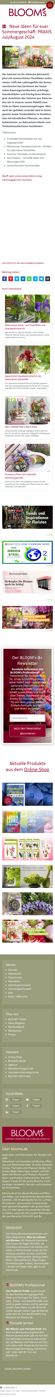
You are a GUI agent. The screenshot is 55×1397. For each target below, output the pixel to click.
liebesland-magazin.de (20, 1068)
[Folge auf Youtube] (27, 1099)
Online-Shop (36, 769)
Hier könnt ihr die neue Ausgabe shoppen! (23, 262)
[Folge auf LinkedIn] (6, 1112)
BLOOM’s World (17, 1060)
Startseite (10, 1387)
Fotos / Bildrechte (18, 996)
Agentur (12, 1064)
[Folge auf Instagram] (6, 1099)
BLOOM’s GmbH (17, 1019)
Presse (12, 1034)
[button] (50, 5)
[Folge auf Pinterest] (6, 1106)
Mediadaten (15, 1030)
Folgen (16, 1099)
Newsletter (14, 981)
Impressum (14, 973)
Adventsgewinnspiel (19, 985)
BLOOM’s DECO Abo (19, 1076)
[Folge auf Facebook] (27, 1106)
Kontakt (12, 969)
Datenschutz (15, 977)
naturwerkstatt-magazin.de (23, 1072)
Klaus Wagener (16, 1023)
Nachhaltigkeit (16, 1026)
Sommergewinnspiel (19, 988)
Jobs (10, 992)
